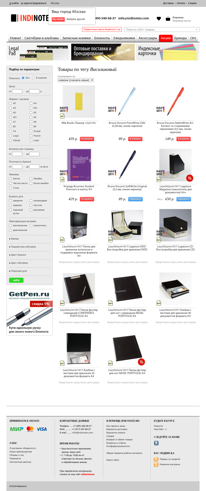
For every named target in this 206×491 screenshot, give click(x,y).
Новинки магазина (170, 464)
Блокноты (102, 38)
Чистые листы (20, 183)
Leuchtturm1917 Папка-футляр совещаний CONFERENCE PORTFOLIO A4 (79, 313)
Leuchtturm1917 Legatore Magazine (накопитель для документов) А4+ (175, 189)
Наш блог (159, 429)
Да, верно (58, 19)
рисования (39, 210)
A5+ (15, 117)
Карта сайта (112, 460)
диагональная (20, 230)
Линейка (38, 178)
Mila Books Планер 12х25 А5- (79, 123)
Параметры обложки (23, 246)
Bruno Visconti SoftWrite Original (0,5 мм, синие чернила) (127, 188)
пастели (38, 205)
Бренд (15, 238)
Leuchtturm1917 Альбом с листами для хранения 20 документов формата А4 (79, 373)
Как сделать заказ (115, 426)
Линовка (14, 174)
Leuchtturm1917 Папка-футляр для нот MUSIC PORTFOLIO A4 (127, 372)
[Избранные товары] (159, 18)
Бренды (180, 38)
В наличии (41, 78)
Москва (55, 3)
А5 (35, 112)
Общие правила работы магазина (124, 453)
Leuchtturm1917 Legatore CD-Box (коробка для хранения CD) (175, 248)
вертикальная (20, 225)
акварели (18, 200)
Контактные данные (20, 462)
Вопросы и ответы (116, 443)
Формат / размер (19, 99)
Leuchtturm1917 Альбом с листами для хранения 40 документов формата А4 (175, 313)
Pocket (37, 136)
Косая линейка (41, 183)
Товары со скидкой (170, 459)
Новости (158, 426)
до (27, 91)
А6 (35, 117)
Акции (166, 38)
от (10, 91)
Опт (193, 38)
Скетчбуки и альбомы (42, 38)
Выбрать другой (76, 19)
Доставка (168, 3)
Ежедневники (124, 38)
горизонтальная (42, 225)
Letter (36, 140)
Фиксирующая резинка (22, 221)
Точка (16, 188)
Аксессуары (148, 38)
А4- (35, 103)
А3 (14, 103)
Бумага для (16, 196)
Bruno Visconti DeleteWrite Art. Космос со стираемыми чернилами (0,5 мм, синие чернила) (175, 127)
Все (28, 78)
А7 (14, 122)
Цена (12, 86)
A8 (35, 122)
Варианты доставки (116, 429)
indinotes (38, 17)
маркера (17, 205)
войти (15, 3)
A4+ (35, 108)
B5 (14, 126)
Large (16, 136)
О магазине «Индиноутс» (23, 448)
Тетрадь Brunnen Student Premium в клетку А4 (78, 188)
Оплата (181, 3)
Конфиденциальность (118, 446)
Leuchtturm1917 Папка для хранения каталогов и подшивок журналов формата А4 (78, 251)
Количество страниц (21, 149)
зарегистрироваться (35, 3)
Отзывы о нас (17, 455)
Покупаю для (19, 271)
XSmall (16, 140)
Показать (14, 78)
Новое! (15, 38)
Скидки (192, 3)
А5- (14, 112)
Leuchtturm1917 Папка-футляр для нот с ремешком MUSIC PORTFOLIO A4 (127, 313)
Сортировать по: (66, 76)
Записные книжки (76, 38)
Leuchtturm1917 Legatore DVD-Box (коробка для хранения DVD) (127, 248)
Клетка (16, 178)
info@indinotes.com (133, 18)
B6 (35, 126)
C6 (14, 131)
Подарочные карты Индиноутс (99, 29)
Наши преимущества (21, 451)
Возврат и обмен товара (119, 439)
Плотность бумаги (20, 161)
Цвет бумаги (18, 254)
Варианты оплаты (115, 432)
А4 (14, 108)
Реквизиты (15, 458)
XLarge (37, 131)
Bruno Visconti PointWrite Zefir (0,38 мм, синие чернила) (127, 124)
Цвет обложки (19, 263)
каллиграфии (40, 200)
